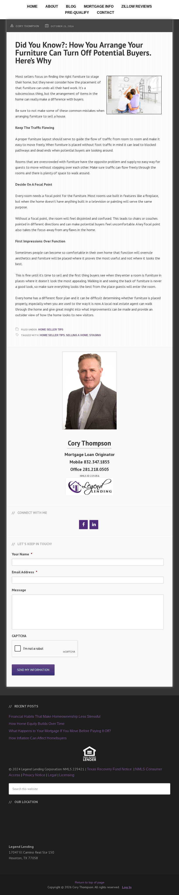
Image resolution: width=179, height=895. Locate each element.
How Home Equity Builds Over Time (36, 724)
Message (19, 590)
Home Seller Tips (50, 329)
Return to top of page (89, 882)
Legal (52, 775)
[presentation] (45, 648)
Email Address (24, 572)
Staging (95, 335)
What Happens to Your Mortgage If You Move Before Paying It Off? (60, 731)
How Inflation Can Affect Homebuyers (38, 738)
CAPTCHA (19, 636)
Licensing (66, 775)
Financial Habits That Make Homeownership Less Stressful (54, 716)
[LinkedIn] (94, 524)
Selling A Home (77, 335)
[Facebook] (83, 524)
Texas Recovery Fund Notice (110, 769)
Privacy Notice (34, 775)
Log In (127, 887)
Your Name (22, 554)
